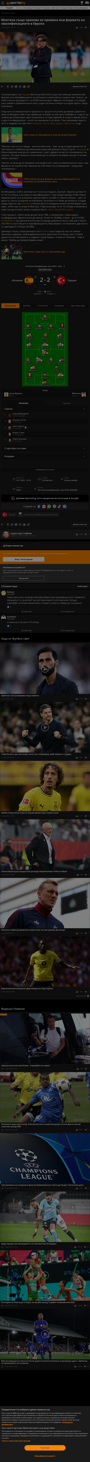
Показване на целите (45, 1456)
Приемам (45, 1448)
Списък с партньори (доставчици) (16, 1441)
